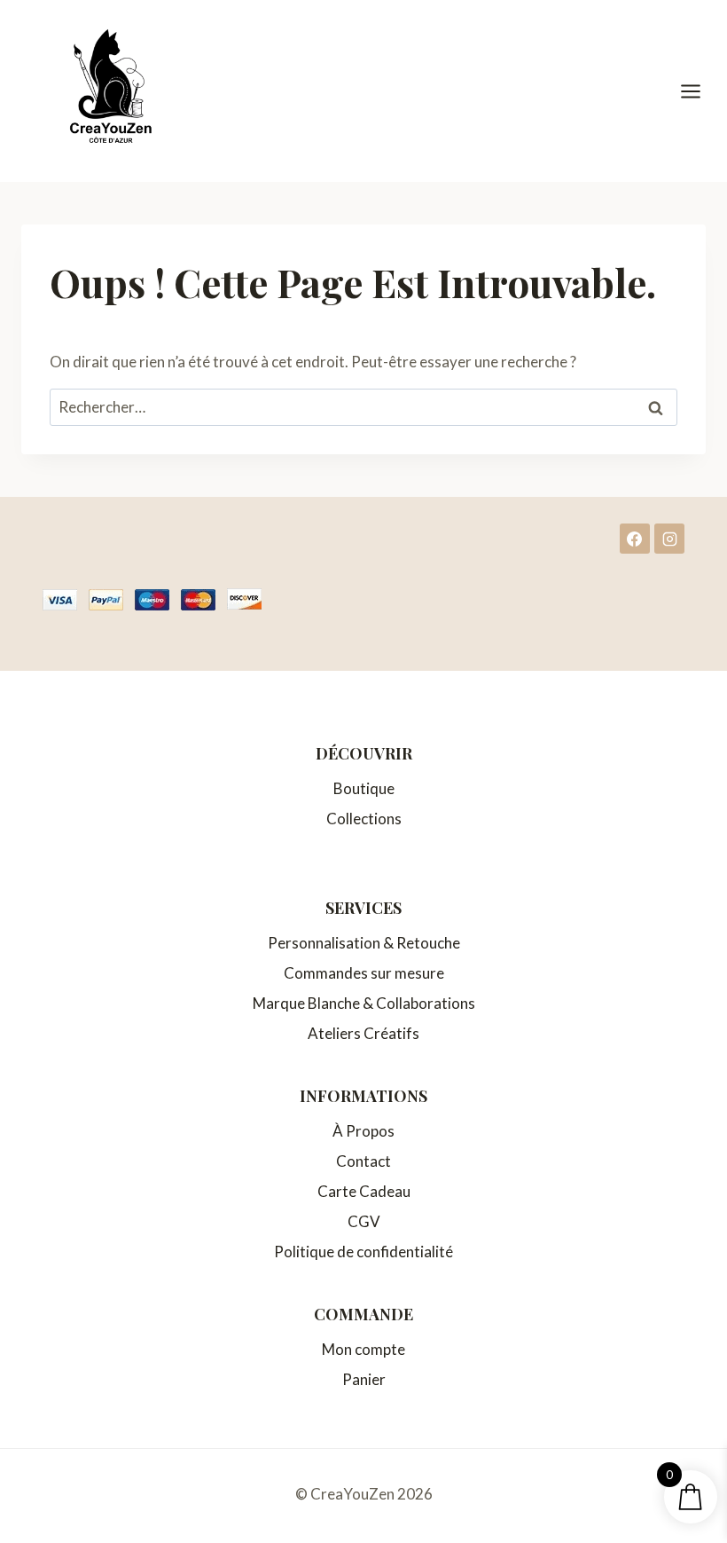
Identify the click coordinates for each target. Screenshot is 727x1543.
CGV (364, 1221)
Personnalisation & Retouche (364, 942)
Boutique (364, 788)
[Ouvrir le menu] (699, 91)
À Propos (363, 1131)
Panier (364, 1379)
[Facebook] (635, 539)
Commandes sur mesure (364, 973)
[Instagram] (669, 539)
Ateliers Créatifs (363, 1033)
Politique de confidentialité (363, 1251)
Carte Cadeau (363, 1191)
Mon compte (363, 1349)
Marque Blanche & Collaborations (364, 1003)
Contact (363, 1161)
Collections (364, 818)
